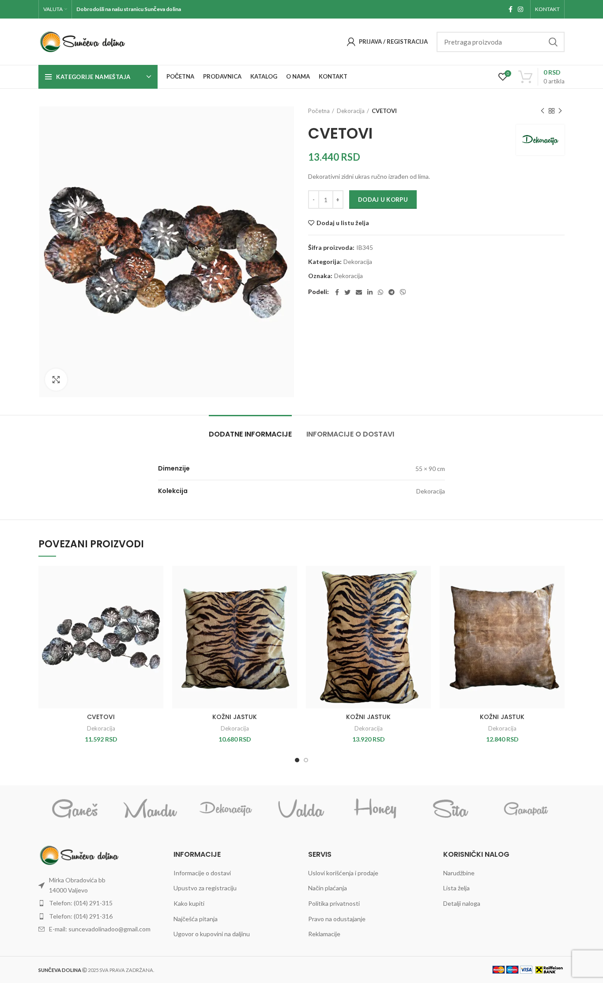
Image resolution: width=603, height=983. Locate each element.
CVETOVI (101, 716)
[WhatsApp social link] (380, 292)
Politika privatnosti (334, 903)
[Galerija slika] (56, 380)
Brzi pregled (157, 620)
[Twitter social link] (347, 292)
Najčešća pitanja (195, 919)
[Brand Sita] (451, 809)
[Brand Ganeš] (75, 809)
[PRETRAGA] (553, 42)
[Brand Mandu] (150, 809)
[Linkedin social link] (370, 292)
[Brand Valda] (301, 809)
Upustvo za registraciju (205, 888)
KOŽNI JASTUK (234, 716)
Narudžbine (459, 873)
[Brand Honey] (376, 809)
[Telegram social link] (391, 292)
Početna (319, 110)
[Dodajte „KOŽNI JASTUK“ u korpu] (290, 600)
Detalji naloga (461, 903)
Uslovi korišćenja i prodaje (343, 873)
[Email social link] (359, 292)
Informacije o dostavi (350, 434)
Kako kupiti (188, 903)
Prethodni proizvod (542, 110)
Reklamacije (324, 934)
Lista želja (456, 888)
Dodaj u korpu (383, 199)
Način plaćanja (327, 888)
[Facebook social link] (510, 9)
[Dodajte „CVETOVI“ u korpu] (157, 600)
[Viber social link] (403, 292)
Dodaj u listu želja (343, 223)
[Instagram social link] (520, 9)
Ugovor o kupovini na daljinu (211, 934)
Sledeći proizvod (560, 110)
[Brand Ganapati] (526, 809)
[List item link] (99, 885)
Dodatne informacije (250, 434)
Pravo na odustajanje (337, 919)
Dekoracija (351, 110)
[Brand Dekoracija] (226, 809)
